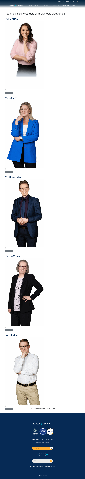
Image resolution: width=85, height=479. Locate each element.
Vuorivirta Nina (12, 98)
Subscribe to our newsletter (41, 461)
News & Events (66, 5)
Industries (47, 5)
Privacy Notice (39, 466)
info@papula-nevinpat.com (42, 442)
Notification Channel (49, 466)
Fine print (32, 466)
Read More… (9, 93)
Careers (68, 1)
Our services (37, 5)
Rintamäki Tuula (12, 19)
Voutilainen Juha (13, 177)
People (31, 5)
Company (59, 1)
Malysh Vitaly (11, 335)
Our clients (56, 5)
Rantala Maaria (12, 256)
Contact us (37, 448)
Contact (74, 5)
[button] (77, 1)
